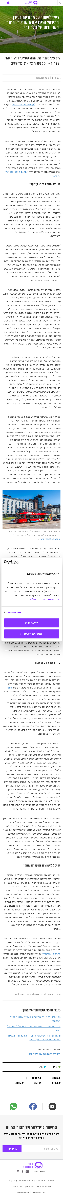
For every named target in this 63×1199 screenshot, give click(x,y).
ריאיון (9, 688)
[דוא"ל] (52, 1106)
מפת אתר (51, 1180)
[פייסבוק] (33, 1107)
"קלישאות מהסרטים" (23, 104)
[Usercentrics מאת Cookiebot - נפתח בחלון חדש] (18, 562)
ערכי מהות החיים (43, 1186)
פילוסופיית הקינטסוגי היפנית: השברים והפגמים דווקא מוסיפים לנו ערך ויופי (34, 1037)
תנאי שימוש (18, 1186)
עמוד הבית (40, 1180)
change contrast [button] (8, 3)
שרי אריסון (29, 1186)
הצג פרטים (14, 612)
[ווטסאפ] (13, 1106)
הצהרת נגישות (23, 1192)
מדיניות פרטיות (38, 1192)
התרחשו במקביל (51, 954)
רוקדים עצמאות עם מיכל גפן (44, 1054)
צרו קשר (12, 1180)
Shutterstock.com (50, 539)
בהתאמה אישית (33, 633)
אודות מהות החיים (25, 1180)
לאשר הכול (31, 622)
